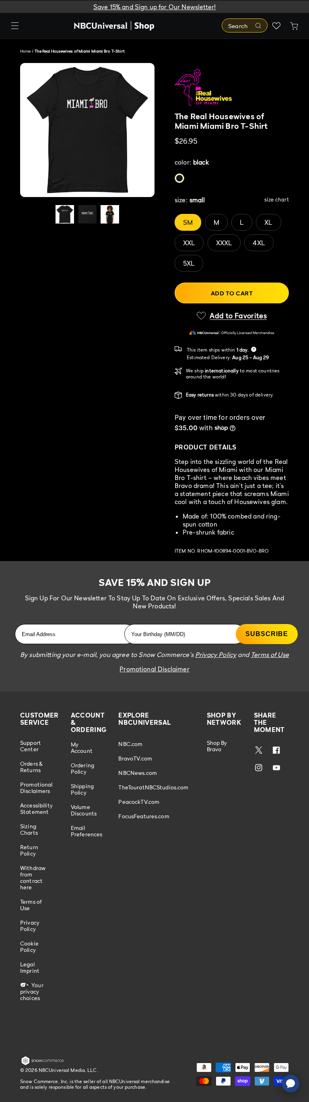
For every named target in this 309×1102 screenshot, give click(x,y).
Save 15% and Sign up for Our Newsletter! (154, 7)
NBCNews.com (137, 772)
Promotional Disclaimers (36, 787)
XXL (189, 243)
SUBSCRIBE (266, 633)
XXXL (224, 243)
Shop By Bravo (217, 746)
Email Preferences (87, 831)
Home (25, 51)
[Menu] (15, 26)
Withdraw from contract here (32, 877)
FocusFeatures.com (143, 816)
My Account (82, 747)
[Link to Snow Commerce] (42, 1063)
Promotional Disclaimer (154, 669)
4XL (259, 243)
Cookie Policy (29, 946)
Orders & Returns (31, 766)
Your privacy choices (31, 991)
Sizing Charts (29, 829)
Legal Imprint (29, 967)
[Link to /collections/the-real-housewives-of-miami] (232, 87)
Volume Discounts (84, 810)
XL (268, 222)
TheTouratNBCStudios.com (153, 787)
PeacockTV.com (138, 801)
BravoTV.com (135, 758)
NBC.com (130, 744)
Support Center (30, 746)
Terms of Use (31, 904)
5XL (189, 263)
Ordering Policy (82, 768)
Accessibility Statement (36, 808)
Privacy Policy (29, 925)
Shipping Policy (82, 789)
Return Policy (29, 850)
